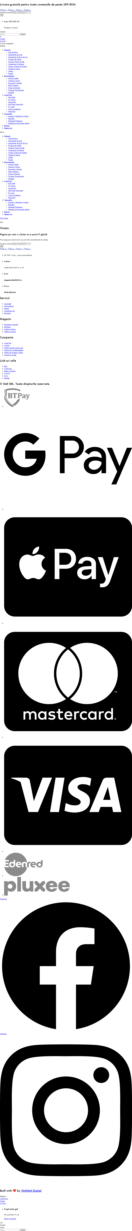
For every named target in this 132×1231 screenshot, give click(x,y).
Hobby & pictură (10, 332)
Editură (6, 126)
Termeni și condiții (10, 355)
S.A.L (6, 376)
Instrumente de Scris (15, 55)
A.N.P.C (7, 373)
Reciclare (7, 313)
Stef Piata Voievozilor (15, 104)
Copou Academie (14, 109)
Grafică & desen (10, 329)
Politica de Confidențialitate (13, 350)
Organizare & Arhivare (16, 64)
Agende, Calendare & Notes (18, 116)
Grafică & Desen (14, 69)
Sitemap (7, 378)
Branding (11, 118)
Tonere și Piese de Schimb (17, 66)
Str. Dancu (12, 100)
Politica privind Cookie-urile (13, 348)
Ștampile (11, 92)
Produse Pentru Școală (16, 62)
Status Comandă (9, 371)
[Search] (2, 15)
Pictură (10, 73)
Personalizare (9, 76)
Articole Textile (13, 78)
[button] (4, 218)
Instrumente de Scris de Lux (18, 57)
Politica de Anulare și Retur (13, 352)
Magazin (7, 50)
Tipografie (8, 114)
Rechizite (7, 327)
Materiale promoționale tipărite (18, 123)
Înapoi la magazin (10, 1219)
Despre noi (8, 128)
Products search (6, 12)
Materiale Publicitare (15, 121)
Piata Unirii (11, 111)
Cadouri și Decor (14, 81)
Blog (5, 366)
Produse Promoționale (16, 90)
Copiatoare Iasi (9, 311)
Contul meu (8, 369)
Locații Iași (8, 95)
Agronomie (12, 102)
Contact (6, 345)
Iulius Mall (11, 97)
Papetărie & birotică (11, 324)
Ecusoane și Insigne (15, 83)
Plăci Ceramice (13, 85)
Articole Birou (13, 52)
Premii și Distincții (14, 88)
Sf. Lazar (11, 107)
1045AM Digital (31, 1191)
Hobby (10, 71)
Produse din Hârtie (14, 59)
